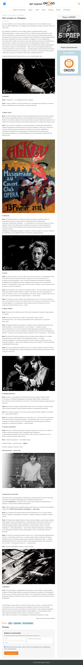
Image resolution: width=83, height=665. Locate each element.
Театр (37, 10)
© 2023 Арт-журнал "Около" (41, 662)
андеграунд (17, 623)
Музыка (50, 10)
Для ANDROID (68, 53)
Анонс (30, 10)
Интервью (66, 10)
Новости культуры (19, 10)
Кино (43, 10)
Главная (4, 15)
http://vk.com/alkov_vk (12, 615)
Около (58, 10)
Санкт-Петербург (28, 623)
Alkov (10, 623)
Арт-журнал (35, 3)
